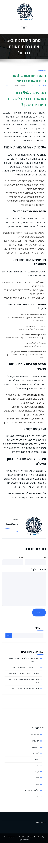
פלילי (37, 778)
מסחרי (37, 765)
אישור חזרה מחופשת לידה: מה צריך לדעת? (25, 689)
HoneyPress (38, 837)
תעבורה (36, 796)
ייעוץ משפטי (42, 70)
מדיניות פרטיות (41, 822)
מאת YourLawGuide (39, 86)
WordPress (23, 837)
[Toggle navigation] (24, 28)
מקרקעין (36, 772)
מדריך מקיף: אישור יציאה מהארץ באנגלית (26, 667)
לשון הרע (36, 753)
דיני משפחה (35, 735)
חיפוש (39, 627)
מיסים (37, 759)
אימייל (20, 557)
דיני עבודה (35, 741)
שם (44, 557)
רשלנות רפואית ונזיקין (32, 790)
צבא (37, 784)
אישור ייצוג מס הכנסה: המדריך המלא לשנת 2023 (23, 673)
